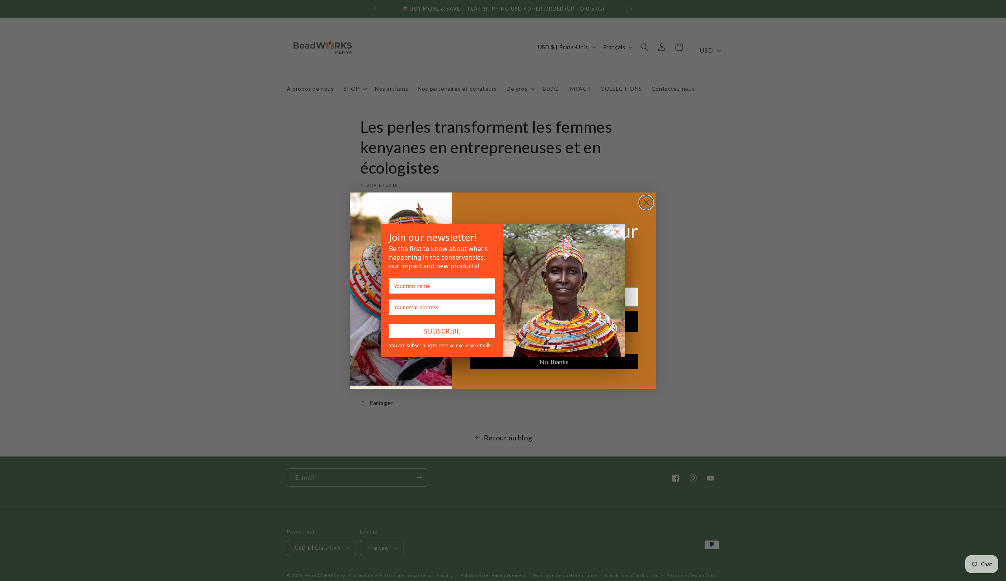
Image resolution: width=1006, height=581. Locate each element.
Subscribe (442, 331)
